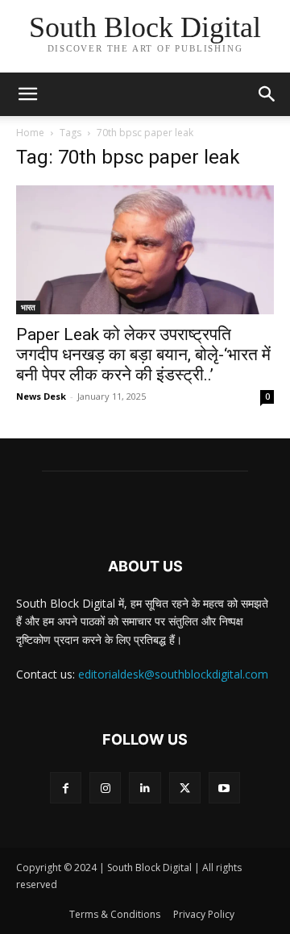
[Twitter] (185, 787)
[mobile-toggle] (27, 94)
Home (30, 132)
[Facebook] (65, 787)
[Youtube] (224, 787)
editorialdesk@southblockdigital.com (173, 674)
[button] (267, 94)
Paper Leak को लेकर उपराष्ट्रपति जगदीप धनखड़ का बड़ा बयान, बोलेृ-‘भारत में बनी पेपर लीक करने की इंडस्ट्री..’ (143, 354)
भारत (28, 307)
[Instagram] (105, 787)
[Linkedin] (144, 787)
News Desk (41, 396)
